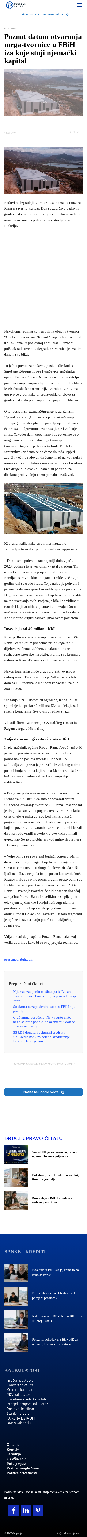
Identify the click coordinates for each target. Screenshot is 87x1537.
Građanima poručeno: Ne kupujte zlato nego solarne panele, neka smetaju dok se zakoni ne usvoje (44, 1021)
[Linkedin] (38, 123)
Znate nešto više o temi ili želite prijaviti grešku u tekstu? (43, 1063)
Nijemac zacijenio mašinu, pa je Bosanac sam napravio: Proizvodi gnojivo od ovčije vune (45, 996)
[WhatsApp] (48, 123)
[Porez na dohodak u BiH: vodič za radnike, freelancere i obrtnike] (16, 1342)
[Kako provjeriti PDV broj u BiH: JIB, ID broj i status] (16, 1319)
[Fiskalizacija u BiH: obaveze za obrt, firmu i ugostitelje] (16, 1177)
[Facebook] (19, 123)
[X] (29, 123)
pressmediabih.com (18, 959)
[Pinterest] (38, 1510)
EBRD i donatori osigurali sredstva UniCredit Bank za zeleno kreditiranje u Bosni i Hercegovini (43, 1036)
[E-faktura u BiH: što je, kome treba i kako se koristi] (16, 1273)
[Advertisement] (43, 277)
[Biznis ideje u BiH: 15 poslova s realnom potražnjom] (16, 1200)
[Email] (68, 123)
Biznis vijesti (10, 28)
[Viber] (58, 123)
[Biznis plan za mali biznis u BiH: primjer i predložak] (16, 1296)
